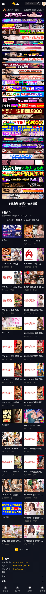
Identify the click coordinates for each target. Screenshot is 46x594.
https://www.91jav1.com (21, 566)
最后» (28, 549)
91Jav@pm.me (18, 569)
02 (20, 549)
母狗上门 (5, 332)
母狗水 (4, 240)
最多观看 (27, 220)
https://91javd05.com (20, 562)
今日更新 (18, 220)
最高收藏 (35, 220)
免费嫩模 (5, 425)
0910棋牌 (5, 517)
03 (23, 549)
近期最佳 (10, 220)
